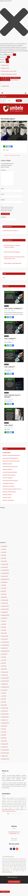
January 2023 (4, 675)
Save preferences (5, 79)
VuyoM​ (19, 877)
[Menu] (2, 93)
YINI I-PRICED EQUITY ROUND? (12, 396)
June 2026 (3, 552)
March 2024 (4, 633)
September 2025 (5, 579)
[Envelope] (17, 849)
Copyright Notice (5, 86)
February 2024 (4, 636)
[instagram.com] (1, 97)
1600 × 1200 (6, 150)
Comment (3, 170)
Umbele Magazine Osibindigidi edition (13, 263)
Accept (2, 77)
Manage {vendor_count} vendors (8, 71)
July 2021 (3, 729)
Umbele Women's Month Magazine (12, 252)
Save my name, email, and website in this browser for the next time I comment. (7, 209)
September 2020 (5, 758)
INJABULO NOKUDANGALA (9, 491)
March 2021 (4, 741)
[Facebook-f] (11, 849)
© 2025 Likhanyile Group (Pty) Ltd (10, 230)
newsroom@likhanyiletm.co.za (14, 831)
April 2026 (3, 558)
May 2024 (3, 627)
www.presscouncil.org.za (11, 811)
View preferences (15, 77)
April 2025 (3, 594)
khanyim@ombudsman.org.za (8, 809)
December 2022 (5, 678)
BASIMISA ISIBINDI (7, 494)
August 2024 (4, 618)
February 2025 (4, 600)
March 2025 (4, 597)
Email (2, 194)
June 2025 (3, 588)
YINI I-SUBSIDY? (10, 339)
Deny (8, 77)
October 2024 (4, 612)
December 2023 (5, 642)
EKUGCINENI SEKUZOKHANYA (10, 480)
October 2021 (4, 720)
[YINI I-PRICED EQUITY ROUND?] (14, 384)
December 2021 (5, 714)
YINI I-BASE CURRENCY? (13, 309)
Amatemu (6, 336)
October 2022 (4, 684)
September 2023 (5, 651)
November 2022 (5, 681)
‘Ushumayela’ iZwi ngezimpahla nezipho (11, 155)
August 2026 (4, 546)
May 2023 (3, 663)
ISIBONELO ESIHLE (7, 463)
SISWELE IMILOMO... (8, 469)
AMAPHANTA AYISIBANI (8, 486)
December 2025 (5, 570)
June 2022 (3, 696)
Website (3, 199)
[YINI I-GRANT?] (14, 355)
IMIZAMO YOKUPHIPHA (8, 500)
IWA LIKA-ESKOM (7, 497)
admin (5, 310)
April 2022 (3, 702)
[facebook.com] (3, 97)
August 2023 (4, 654)
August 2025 (4, 582)
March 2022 (4, 705)
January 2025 (4, 603)
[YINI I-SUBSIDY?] (14, 327)
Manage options (5, 65)
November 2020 (5, 753)
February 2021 (4, 743)
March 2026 (4, 561)
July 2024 (3, 621)
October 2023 (4, 648)
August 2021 (4, 726)
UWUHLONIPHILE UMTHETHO (10, 466)
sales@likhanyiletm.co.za (14, 833)
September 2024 (5, 615)
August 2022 (4, 690)
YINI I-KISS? (8, 425)
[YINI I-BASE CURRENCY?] (14, 297)
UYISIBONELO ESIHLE (8, 483)
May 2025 (3, 591)
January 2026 (4, 567)
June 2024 (3, 624)
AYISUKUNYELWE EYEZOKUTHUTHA (12, 489)
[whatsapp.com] (6, 97)
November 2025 (5, 573)
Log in (4, 277)
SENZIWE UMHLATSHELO (9, 475)
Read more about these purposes (9, 74)
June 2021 (3, 731)
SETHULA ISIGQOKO (8, 477)
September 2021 (5, 723)
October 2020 (4, 755)
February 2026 (4, 564)
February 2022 (4, 708)
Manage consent (5, 891)
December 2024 (5, 606)
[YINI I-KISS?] (14, 414)
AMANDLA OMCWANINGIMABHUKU (11, 455)
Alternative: (3, 217)
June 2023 (3, 660)
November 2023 (5, 645)
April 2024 (3, 630)
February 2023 (4, 672)
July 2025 (3, 585)
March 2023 (4, 669)
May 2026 (3, 555)
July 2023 (3, 657)
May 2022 (3, 699)
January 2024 (4, 639)
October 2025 (4, 576)
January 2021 (4, 746)
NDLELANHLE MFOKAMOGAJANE (11, 461)
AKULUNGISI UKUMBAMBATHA (10, 458)
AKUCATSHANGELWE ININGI (10, 472)
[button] (14, 22)
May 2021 (3, 734)
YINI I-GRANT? (9, 367)
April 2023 (3, 666)
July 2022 (3, 693)
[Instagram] (14, 849)
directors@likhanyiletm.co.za (7, 872)
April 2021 (3, 738)
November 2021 (5, 717)
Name (2, 188)
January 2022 (4, 711)
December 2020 (5, 749)
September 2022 (5, 687)
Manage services (5, 68)
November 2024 (5, 609)
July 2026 (3, 549)
